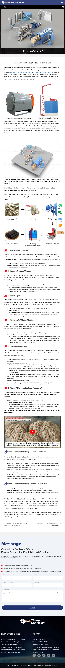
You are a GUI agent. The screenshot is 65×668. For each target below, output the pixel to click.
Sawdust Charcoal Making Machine (11, 644)
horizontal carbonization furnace (20, 72)
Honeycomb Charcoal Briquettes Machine (13, 649)
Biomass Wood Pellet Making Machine (12, 642)
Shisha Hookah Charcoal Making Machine (13, 639)
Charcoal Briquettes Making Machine (11, 647)
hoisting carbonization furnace (42, 72)
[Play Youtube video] (32, 432)
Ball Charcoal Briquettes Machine (10, 652)
